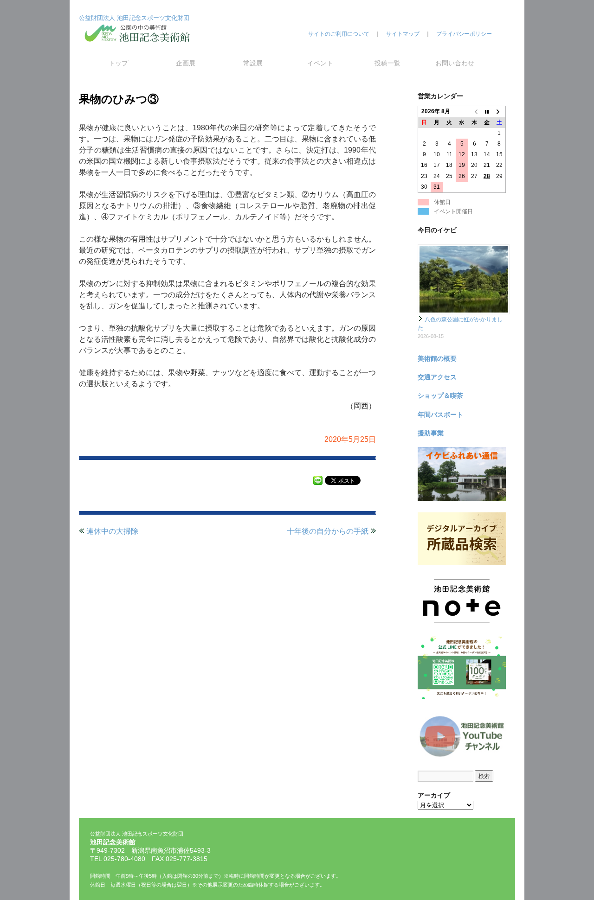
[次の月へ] (499, 111)
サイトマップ (403, 34)
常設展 (253, 63)
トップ (118, 63)
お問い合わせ (454, 63)
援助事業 (431, 433)
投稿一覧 (387, 63)
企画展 (185, 63)
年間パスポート (440, 414)
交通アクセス (437, 377)
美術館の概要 (437, 358)
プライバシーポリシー (464, 34)
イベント (320, 63)
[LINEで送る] (318, 480)
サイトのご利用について (338, 34)
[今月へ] (487, 111)
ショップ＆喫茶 (440, 395)
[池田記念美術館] (139, 49)
